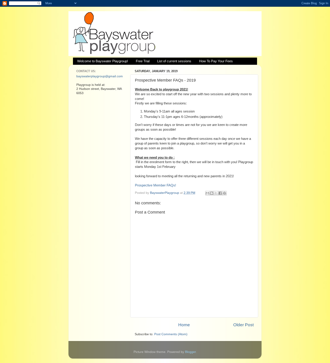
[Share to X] (216, 193)
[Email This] (207, 193)
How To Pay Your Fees (216, 61)
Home (184, 324)
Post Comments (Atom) (170, 334)
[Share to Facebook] (220, 193)
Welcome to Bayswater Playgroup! (102, 61)
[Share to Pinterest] (224, 193)
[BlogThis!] (211, 193)
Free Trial (143, 61)
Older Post (243, 324)
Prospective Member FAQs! (155, 185)
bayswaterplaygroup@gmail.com (99, 76)
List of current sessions (174, 61)
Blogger (190, 352)
